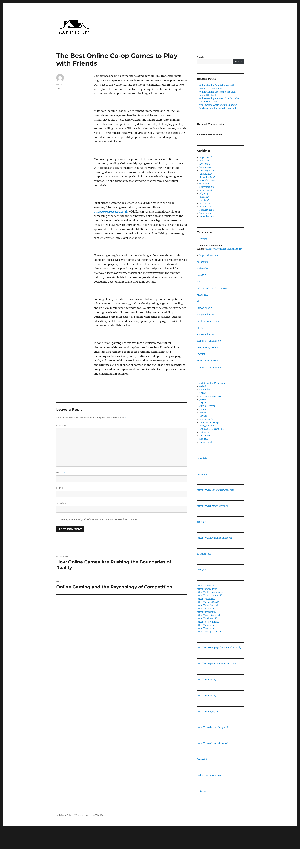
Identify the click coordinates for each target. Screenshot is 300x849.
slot (199, 281)
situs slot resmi (207, 406)
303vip (202, 393)
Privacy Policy (66, 815)
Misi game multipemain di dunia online (218, 108)
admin (59, 84)
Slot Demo (204, 435)
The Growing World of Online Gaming (218, 105)
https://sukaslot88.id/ (208, 602)
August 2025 (205, 190)
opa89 (200, 327)
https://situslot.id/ (206, 625)
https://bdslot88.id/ (207, 618)
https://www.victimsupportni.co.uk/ (224, 249)
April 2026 (204, 164)
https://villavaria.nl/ (209, 255)
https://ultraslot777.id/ (208, 605)
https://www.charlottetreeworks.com (215, 490)
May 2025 (204, 200)
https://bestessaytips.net (211, 429)
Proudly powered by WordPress (90, 815)
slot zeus (203, 439)
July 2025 (204, 193)
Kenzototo (202, 458)
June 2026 (204, 160)
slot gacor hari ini (205, 314)
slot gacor (204, 432)
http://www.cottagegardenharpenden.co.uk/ (219, 647)
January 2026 (206, 173)
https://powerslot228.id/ (209, 595)
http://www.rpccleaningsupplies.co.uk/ (216, 663)
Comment (63, 425)
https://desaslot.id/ (206, 612)
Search (200, 57)
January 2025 (205, 213)
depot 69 (201, 522)
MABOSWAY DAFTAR (207, 360)
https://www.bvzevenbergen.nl (212, 506)
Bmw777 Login (204, 308)
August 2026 (205, 157)
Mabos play (202, 295)
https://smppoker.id (207, 589)
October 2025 (206, 183)
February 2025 (206, 210)
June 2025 (204, 196)
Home (203, 791)
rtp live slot (202, 268)
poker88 (203, 399)
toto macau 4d (206, 419)
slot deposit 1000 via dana (212, 383)
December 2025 (207, 177)
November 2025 (207, 180)
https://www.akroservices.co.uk (213, 743)
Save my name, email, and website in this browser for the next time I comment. (99, 519)
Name (60, 472)
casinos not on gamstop (209, 341)
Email (61, 488)
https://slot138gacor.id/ (209, 615)
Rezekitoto (202, 474)
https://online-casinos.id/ (210, 592)
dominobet (204, 389)
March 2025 (205, 206)
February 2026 (206, 170)
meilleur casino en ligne (209, 321)
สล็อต (199, 301)
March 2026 (205, 167)
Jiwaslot (201, 354)
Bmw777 (201, 275)
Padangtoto (202, 759)
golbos (202, 409)
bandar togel (205, 442)
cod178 (202, 386)
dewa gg (203, 416)
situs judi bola (204, 553)
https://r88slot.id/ (206, 599)
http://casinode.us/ (206, 679)
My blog (203, 239)
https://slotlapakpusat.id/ (209, 631)
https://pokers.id (205, 585)
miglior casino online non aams (212, 288)
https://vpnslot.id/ (206, 608)
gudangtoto (202, 262)
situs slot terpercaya (209, 422)
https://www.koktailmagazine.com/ (215, 538)
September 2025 (207, 187)
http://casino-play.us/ (208, 711)
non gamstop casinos (207, 347)
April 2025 (204, 203)
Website (61, 503)
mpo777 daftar (206, 425)
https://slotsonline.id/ (208, 622)
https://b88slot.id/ (206, 628)
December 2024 (207, 216)
